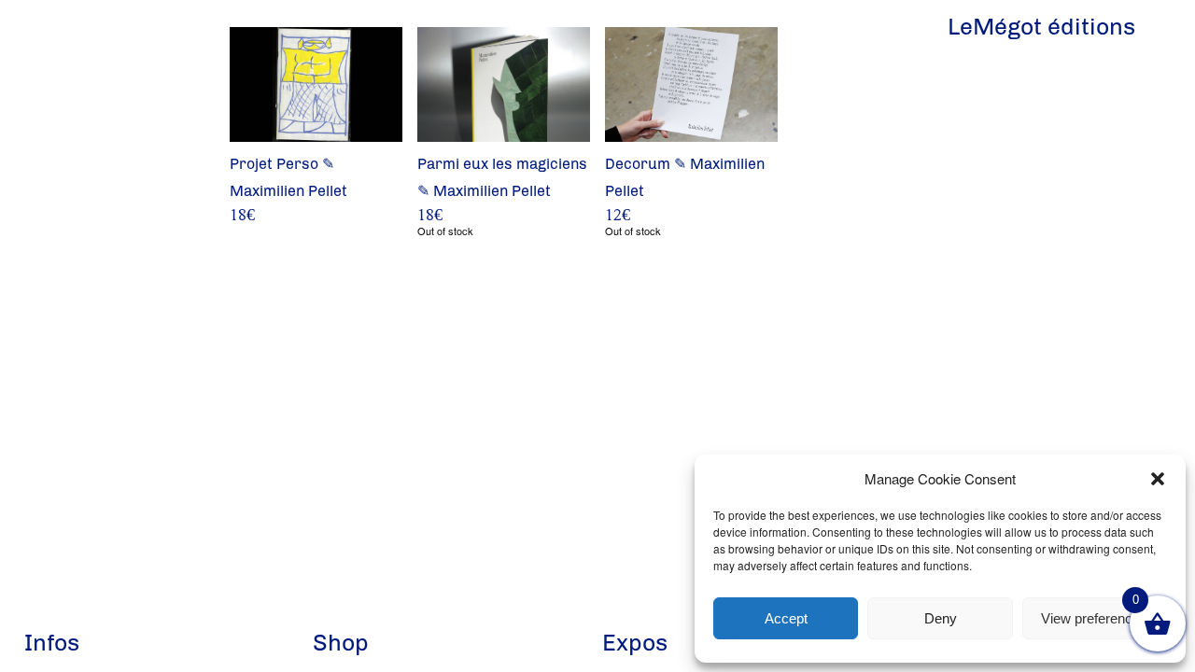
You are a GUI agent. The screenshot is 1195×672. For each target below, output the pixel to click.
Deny (940, 618)
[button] (1157, 478)
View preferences (1094, 618)
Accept (786, 618)
